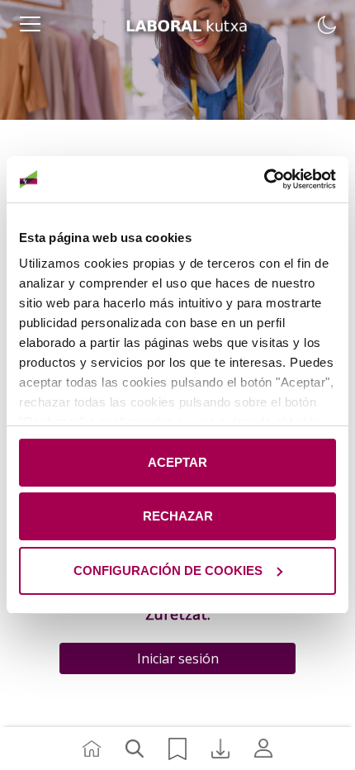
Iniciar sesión (178, 658)
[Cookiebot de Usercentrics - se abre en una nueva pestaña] (264, 179)
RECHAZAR (178, 516)
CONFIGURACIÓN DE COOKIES (168, 570)
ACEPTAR (177, 462)
